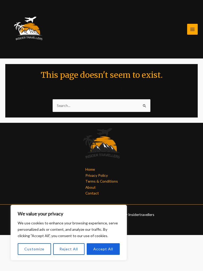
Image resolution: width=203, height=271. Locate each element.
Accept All (103, 249)
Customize (34, 249)
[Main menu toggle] (192, 29)
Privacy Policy (96, 175)
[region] (69, 232)
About (90, 187)
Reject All (68, 249)
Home (90, 169)
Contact (92, 193)
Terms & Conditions (101, 181)
